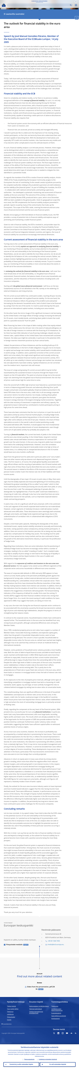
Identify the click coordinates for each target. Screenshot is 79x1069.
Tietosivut (10, 1011)
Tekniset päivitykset (35, 1009)
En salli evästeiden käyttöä (57, 1064)
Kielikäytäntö (55, 1018)
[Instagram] (62, 1033)
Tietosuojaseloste (29, 1059)
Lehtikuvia (10, 1014)
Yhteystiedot (11, 1017)
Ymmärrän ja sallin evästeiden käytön (21, 1064)
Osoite (9, 1020)
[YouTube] (67, 1033)
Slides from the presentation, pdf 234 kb (41, 988)
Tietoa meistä (11, 1006)
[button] (76, 2)
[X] (54, 1033)
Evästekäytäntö (56, 1013)
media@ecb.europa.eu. (56, 944)
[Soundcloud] (71, 1033)
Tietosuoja (54, 1006)
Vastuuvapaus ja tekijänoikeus (39, 1006)
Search (70, 5)
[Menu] (76, 5)
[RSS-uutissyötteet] (75, 1033)
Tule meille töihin (12, 1009)
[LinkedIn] (58, 1033)
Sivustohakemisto (7, 1024)
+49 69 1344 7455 (54, 941)
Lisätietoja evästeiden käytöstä (48, 1059)
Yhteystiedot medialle (14, 945)
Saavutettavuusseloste (58, 1016)
